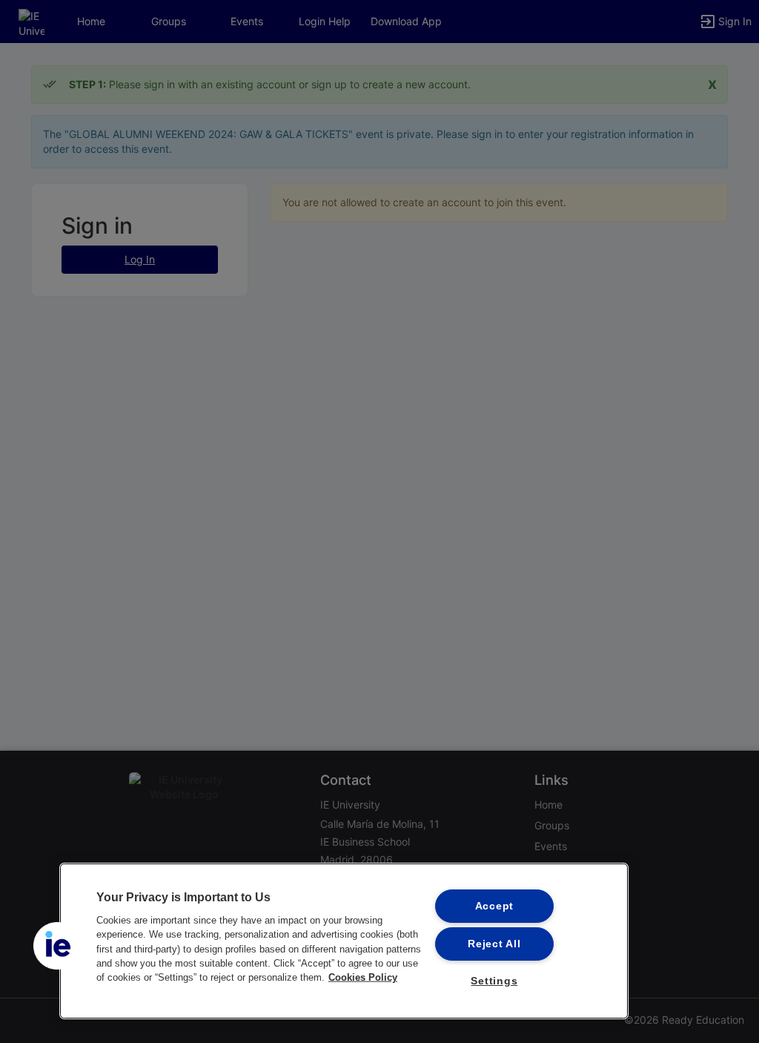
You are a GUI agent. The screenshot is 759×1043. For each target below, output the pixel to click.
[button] (57, 946)
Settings (494, 981)
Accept (494, 906)
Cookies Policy (362, 977)
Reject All (494, 944)
